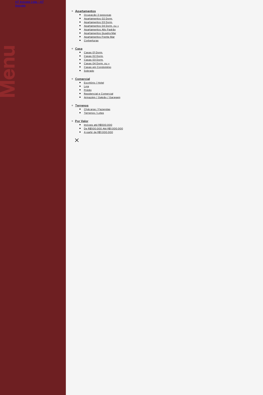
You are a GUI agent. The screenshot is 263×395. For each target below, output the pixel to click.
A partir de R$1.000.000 (98, 132)
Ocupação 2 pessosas (97, 14)
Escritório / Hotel (94, 82)
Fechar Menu (99, 140)
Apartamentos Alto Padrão (100, 29)
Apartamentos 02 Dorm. (98, 18)
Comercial (82, 79)
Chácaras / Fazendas (97, 109)
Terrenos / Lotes (94, 112)
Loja (86, 86)
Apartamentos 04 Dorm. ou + (101, 25)
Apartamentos (85, 11)
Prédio (88, 89)
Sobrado (89, 70)
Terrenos (82, 105)
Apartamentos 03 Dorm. (98, 22)
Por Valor (81, 121)
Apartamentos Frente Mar (99, 36)
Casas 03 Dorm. (93, 59)
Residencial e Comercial (98, 93)
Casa (78, 48)
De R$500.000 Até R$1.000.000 (103, 128)
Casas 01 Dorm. (93, 52)
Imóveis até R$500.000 (98, 124)
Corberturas (91, 40)
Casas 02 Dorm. (93, 56)
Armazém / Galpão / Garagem (102, 97)
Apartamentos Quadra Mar (100, 33)
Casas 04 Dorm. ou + (97, 63)
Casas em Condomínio (97, 67)
